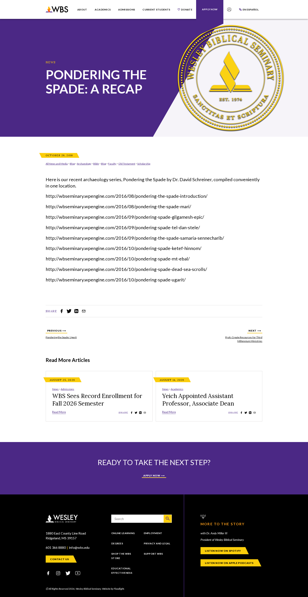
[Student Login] (229, 9)
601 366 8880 (56, 547)
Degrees (117, 543)
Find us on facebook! (48, 573)
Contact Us (59, 559)
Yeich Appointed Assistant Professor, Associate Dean (198, 399)
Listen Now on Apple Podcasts (229, 562)
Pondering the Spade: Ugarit (67, 335)
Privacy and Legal (157, 543)
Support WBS (153, 553)
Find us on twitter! (67, 573)
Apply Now (151, 475)
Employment (153, 533)
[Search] (167, 519)
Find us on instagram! (58, 573)
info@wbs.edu (79, 547)
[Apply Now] (209, 9)
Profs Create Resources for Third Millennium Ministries (241, 335)
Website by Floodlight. (113, 588)
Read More (59, 412)
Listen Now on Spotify (223, 550)
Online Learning (123, 533)
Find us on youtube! (77, 573)
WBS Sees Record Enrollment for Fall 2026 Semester (97, 399)
